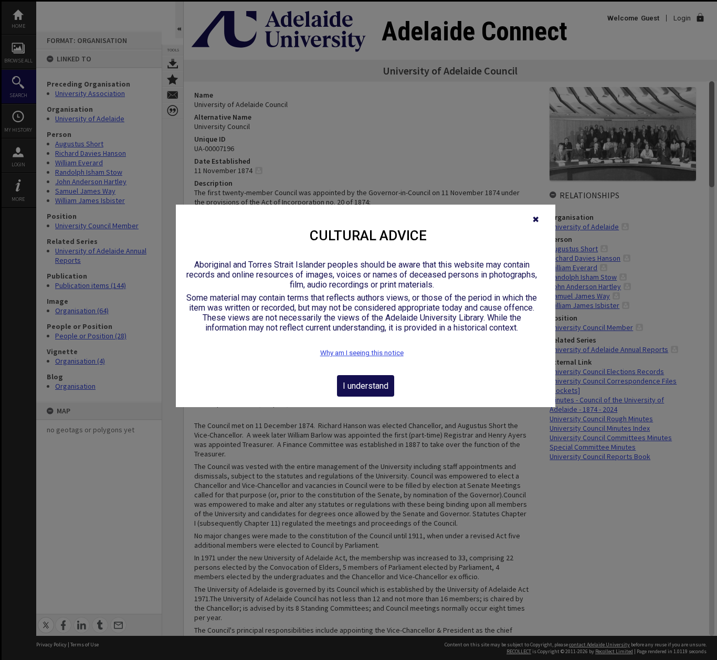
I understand (365, 386)
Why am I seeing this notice (362, 353)
